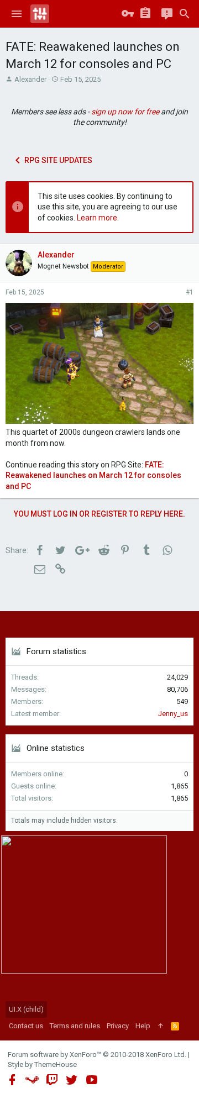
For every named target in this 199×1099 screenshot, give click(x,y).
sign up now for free (125, 111)
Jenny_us (173, 713)
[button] (17, 13)
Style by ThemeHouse (42, 1064)
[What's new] (167, 14)
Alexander (30, 79)
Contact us (26, 1026)
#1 (189, 292)
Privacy (118, 1026)
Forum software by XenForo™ (97, 1054)
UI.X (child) (26, 1009)
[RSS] (174, 1026)
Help (142, 1026)
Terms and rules (75, 1026)
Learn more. (98, 217)
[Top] (160, 1026)
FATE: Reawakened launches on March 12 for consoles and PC (93, 475)
